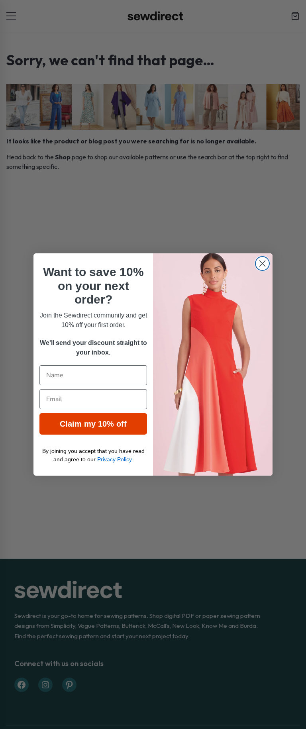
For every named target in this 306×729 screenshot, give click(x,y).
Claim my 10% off (93, 423)
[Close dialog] (262, 263)
